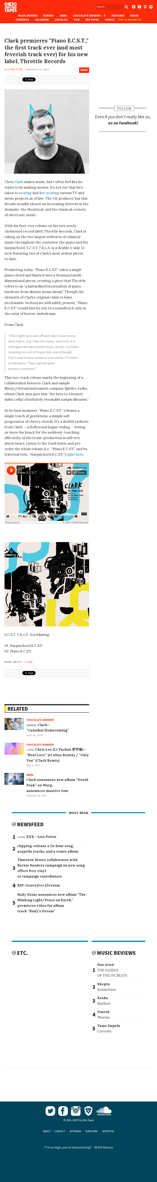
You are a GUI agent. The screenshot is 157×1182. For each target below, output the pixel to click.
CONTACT (59, 1131)
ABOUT (47, 1131)
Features (118, 15)
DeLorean (42, 19)
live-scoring (49, 193)
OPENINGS (75, 1131)
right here (74, 454)
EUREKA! (48, 15)
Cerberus (22, 19)
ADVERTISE (108, 1131)
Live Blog (61, 19)
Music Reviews (28, 15)
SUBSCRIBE (91, 1131)
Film (77, 19)
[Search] (126, 7)
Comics (110, 19)
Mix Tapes (92, 19)
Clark (18, 182)
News (63, 15)
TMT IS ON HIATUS (129, 19)
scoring (25, 193)
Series (134, 15)
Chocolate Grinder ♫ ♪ (89, 15)
